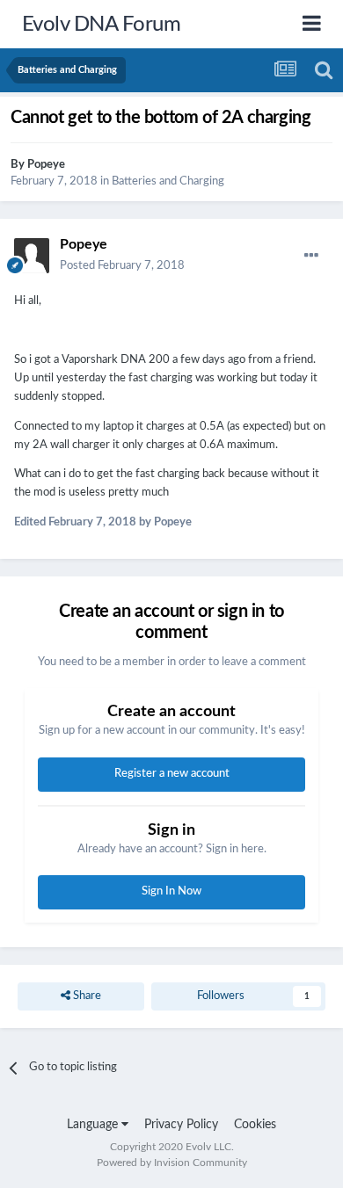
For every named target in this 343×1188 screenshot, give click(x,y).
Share (85, 996)
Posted (122, 266)
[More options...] (311, 255)
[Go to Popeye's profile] (31, 255)
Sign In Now (171, 891)
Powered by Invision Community (172, 1162)
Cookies (255, 1125)
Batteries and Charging (168, 181)
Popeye (46, 164)
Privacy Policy (181, 1125)
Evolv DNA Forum (101, 24)
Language (94, 1125)
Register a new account (172, 773)
